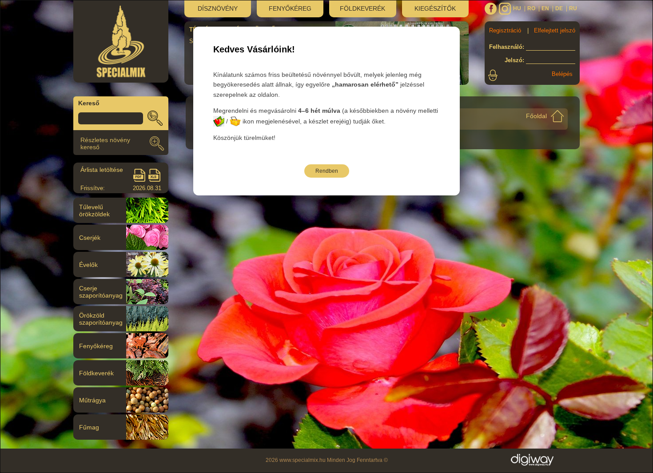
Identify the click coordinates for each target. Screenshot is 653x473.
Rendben (326, 171)
